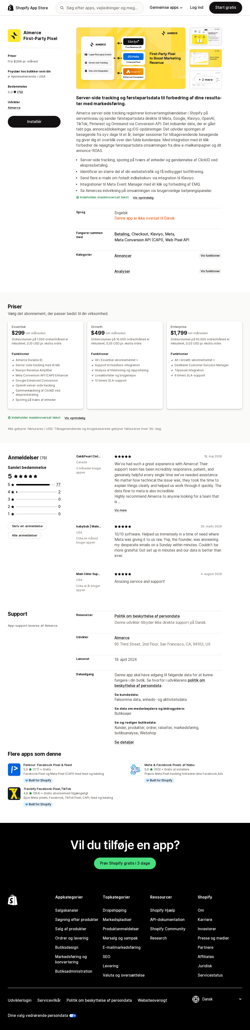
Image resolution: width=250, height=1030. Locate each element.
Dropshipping (114, 910)
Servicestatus (210, 975)
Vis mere (121, 510)
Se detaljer (124, 742)
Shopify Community (168, 929)
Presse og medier (213, 938)
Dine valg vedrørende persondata (38, 1015)
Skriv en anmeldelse (27, 526)
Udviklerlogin (19, 1000)
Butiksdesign (66, 947)
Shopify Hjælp (162, 910)
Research (158, 938)
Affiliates (206, 956)
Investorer (207, 929)
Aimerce (14, 108)
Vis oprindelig (143, 198)
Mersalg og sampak (120, 938)
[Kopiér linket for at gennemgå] (105, 456)
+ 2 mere (206, 79)
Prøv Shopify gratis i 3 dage (125, 863)
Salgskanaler (66, 910)
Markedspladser (117, 919)
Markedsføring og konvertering (71, 959)
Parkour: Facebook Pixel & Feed (47, 765)
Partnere (205, 947)
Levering (110, 966)
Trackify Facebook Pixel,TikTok (47, 789)
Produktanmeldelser (121, 929)
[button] (64, 773)
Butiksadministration (73, 971)
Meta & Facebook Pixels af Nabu (170, 765)
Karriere (205, 919)
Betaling (122, 234)
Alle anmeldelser (24, 535)
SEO (106, 956)
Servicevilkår (49, 1000)
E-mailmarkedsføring (122, 947)
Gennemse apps (164, 7)
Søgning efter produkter (76, 919)
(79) (20, 92)
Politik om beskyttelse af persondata (147, 616)
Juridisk (205, 966)
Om (201, 910)
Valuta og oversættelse (124, 975)
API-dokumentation (167, 919)
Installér (34, 121)
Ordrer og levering (71, 938)
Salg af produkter (70, 929)
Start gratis (225, 7)
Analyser (122, 271)
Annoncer (123, 255)
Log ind (196, 7)
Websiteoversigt (152, 1000)
